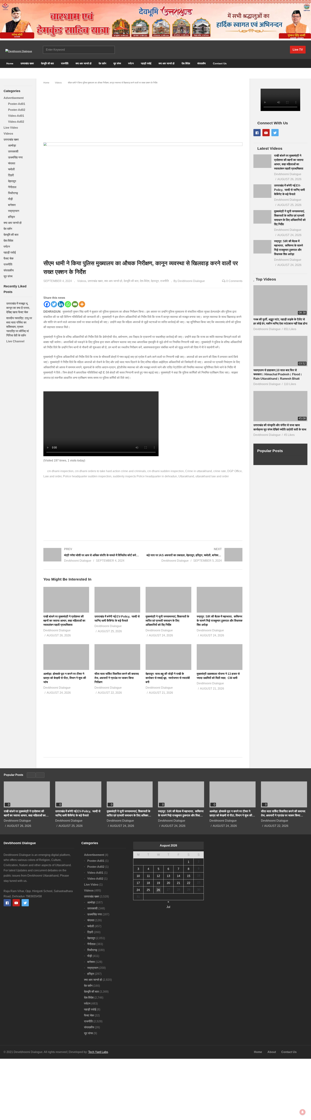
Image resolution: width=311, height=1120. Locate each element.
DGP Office (234, 471)
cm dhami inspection (60, 471)
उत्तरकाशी (13, 151)
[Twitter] (54, 304)
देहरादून (12, 181)
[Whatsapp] (68, 304)
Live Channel (15, 341)
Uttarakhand (186, 476)
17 (138, 883)
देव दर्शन (102, 63)
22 (188, 883)
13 (168, 875)
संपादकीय (201, 63)
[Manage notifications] (302, 1112)
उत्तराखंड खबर (27, 63)
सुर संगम (117, 63)
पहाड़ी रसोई (146, 63)
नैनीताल (12, 187)
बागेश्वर (12, 204)
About (271, 1052)
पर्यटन (131, 63)
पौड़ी (10, 199)
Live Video (11, 127)
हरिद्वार (11, 216)
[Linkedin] (61, 304)
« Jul (168, 902)
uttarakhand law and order (212, 476)
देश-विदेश (186, 63)
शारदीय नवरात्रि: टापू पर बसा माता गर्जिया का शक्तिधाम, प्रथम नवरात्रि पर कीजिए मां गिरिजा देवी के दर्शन (19, 327)
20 (168, 883)
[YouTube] (266, 132)
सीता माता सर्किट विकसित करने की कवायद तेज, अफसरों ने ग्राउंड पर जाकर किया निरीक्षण (116, 678)
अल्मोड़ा (12, 145)
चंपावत (11, 163)
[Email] (75, 304)
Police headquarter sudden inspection (87, 476)
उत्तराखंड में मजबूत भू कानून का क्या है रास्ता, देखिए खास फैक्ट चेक (18, 308)
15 (188, 875)
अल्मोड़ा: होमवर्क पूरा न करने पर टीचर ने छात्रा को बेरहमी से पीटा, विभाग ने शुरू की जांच (64, 678)
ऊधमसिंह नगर (15, 157)
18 (148, 883)
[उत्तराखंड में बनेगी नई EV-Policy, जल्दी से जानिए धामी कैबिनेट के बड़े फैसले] (262, 191)
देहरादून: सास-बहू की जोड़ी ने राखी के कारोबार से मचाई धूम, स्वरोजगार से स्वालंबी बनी (168, 678)
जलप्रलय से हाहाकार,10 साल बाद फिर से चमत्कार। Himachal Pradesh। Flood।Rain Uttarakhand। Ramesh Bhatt (277, 374)
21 (178, 883)
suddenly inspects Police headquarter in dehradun (145, 476)
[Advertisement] (142, 111)
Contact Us (220, 63)
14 (178, 875)
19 (158, 883)
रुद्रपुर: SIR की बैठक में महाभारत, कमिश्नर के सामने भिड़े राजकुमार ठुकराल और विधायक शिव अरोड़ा (219, 620)
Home (9, 63)
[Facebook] (47, 304)
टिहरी (11, 175)
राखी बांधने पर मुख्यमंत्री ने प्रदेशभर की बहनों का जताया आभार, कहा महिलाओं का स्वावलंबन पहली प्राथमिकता (64, 620)
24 (138, 890)
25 (148, 890)
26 (158, 890)
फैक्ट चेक (8, 258)
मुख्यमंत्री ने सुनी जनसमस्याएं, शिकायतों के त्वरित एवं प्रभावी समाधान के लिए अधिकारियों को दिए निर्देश (167, 620)
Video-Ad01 (16, 115)
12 (158, 875)
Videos (8, 133)
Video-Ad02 (16, 121)
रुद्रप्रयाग (13, 210)
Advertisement (14, 97)
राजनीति (64, 63)
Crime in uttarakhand (198, 471)
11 (148, 875)
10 (138, 875)
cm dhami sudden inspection (165, 471)
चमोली (11, 169)
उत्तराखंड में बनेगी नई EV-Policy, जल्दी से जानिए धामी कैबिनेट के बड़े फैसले (289, 190)
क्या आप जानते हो (83, 63)
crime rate (219, 471)
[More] (82, 304)
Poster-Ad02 (16, 109)
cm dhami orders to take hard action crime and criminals (110, 471)
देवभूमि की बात (47, 63)
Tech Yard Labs (98, 1052)
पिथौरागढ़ (13, 193)
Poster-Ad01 (16, 103)
